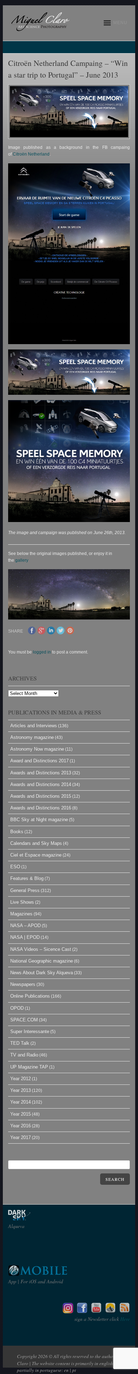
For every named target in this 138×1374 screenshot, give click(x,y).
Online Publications (30, 996)
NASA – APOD (25, 925)
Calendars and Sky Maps (36, 843)
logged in (42, 652)
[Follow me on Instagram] (68, 1311)
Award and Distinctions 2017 (39, 760)
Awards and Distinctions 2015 (40, 796)
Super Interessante (29, 1031)
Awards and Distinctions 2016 (40, 808)
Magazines (21, 913)
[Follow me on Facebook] (82, 1311)
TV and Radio (24, 1055)
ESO (15, 866)
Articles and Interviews (33, 725)
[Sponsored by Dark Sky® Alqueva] (38, 1218)
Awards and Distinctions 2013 (40, 772)
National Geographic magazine (41, 961)
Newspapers (22, 984)
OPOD (17, 1008)
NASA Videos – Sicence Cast (40, 949)
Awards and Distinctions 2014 (40, 784)
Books (16, 831)
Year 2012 (20, 1078)
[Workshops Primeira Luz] (110, 1311)
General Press (25, 890)
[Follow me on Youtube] (96, 1311)
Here (124, 1319)
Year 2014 (20, 1102)
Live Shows (22, 902)
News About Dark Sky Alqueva (41, 972)
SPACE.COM (24, 1019)
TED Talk (19, 1043)
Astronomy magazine (32, 737)
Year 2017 (20, 1137)
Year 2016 (20, 1125)
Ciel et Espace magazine (36, 855)
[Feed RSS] (124, 1311)
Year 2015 (20, 1114)
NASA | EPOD (25, 937)
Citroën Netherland (31, 154)
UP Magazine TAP (29, 1067)
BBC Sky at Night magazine (39, 819)
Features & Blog (27, 878)
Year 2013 (20, 1090)
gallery (21, 560)
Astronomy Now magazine (37, 749)
